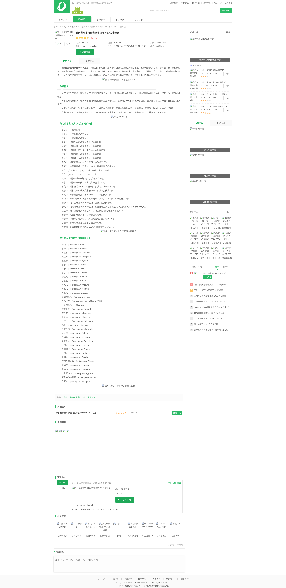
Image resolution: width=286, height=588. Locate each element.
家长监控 (156, 579)
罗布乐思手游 (210, 150)
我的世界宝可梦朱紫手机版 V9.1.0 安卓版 (215, 106)
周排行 (218, 267)
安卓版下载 (85, 52)
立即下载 (126, 500)
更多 (228, 32)
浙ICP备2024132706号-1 (129, 586)
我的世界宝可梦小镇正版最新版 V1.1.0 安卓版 (214, 82)
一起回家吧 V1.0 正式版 (214, 273)
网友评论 (90, 61)
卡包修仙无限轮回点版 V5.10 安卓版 (209, 301)
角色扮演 (83, 26)
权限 (170, 483)
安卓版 (62, 482)
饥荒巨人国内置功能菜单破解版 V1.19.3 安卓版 (212, 330)
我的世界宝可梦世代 (72, 397)
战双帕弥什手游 (210, 202)
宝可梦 (93, 397)
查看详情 (177, 413)
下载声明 (128, 579)
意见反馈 (185, 579)
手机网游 (119, 19)
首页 (65, 26)
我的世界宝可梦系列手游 (210, 60)
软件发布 (228, 3)
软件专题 (196, 3)
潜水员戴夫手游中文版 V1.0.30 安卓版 (210, 284)
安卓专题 (138, 19)
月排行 (226, 267)
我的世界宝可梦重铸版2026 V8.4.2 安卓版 (212, 70)
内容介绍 (67, 61)
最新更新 (174, 3)
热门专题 (221, 123)
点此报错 (177, 483)
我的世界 (85, 397)
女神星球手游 (210, 176)
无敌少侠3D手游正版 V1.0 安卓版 (208, 290)
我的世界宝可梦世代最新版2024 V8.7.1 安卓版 (76, 413)
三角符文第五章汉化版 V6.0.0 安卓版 (210, 296)
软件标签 (207, 3)
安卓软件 (101, 19)
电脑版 (62, 488)
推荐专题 (199, 123)
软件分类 (185, 3)
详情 (227, 73)
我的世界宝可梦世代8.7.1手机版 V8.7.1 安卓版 (214, 94)
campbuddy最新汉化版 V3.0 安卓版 (209, 313)
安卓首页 (63, 19)
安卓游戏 (82, 19)
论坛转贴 (218, 3)
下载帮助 (115, 579)
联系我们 (170, 579)
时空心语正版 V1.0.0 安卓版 (206, 324)
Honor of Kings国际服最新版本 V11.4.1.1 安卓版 (212, 307)
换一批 (226, 212)
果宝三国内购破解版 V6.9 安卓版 (208, 318)
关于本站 (101, 579)
